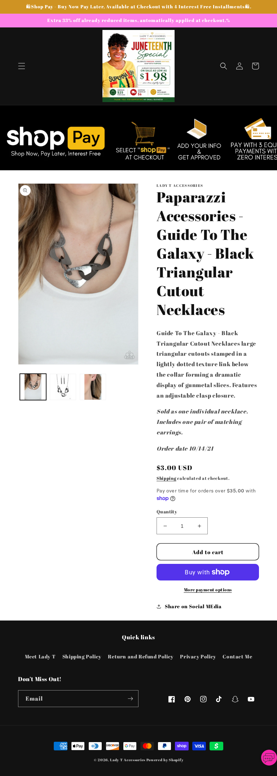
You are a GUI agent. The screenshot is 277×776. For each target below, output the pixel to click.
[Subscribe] (130, 698)
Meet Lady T (40, 656)
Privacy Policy (198, 656)
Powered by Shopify (165, 759)
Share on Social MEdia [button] (193, 606)
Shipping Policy (81, 656)
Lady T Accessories (127, 759)
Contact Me (237, 656)
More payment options (208, 589)
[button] (22, 66)
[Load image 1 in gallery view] (33, 387)
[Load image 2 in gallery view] (63, 387)
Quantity (167, 511)
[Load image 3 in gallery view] (93, 387)
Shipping (166, 478)
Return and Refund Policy (140, 656)
